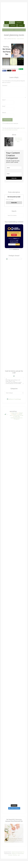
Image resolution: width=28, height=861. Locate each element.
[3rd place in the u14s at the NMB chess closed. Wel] (14, 442)
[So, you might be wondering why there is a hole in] (14, 579)
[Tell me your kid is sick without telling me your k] (14, 431)
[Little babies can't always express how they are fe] (14, 484)
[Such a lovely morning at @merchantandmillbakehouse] (14, 711)
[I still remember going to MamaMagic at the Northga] (14, 665)
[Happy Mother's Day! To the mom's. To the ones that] (14, 798)
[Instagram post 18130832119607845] (14, 722)
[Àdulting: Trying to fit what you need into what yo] (14, 725)
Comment (4, 85)
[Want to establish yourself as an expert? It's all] (14, 463)
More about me (18, 138)
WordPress (15, 855)
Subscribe (17, 139)
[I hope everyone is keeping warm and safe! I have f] (14, 773)
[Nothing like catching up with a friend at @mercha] (14, 424)
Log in (19, 855)
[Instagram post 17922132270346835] (14, 728)
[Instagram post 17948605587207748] (14, 626)
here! (7, 19)
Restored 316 (21, 852)
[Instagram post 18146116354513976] (14, 701)
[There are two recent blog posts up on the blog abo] (14, 742)
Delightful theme (15, 852)
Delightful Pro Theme (16, 853)
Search (17, 244)
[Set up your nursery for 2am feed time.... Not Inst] (14, 504)
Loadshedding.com (16, 249)
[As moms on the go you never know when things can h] (14, 618)
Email (3, 106)
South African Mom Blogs (14, 11)
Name (4, 99)
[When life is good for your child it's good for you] (14, 531)
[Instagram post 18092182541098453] (14, 628)
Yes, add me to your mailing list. (11, 123)
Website (4, 112)
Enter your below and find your (14, 240)
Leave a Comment (20, 38)
